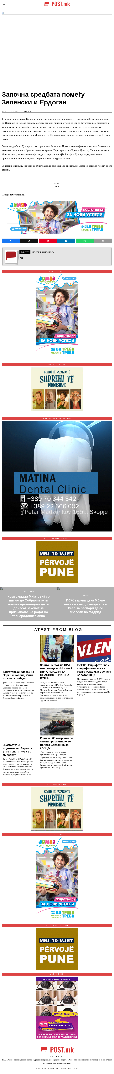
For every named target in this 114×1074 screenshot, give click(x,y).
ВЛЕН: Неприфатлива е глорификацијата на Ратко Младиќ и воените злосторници (94, 670)
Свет (17, 111)
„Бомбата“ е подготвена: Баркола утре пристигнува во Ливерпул (17, 749)
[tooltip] (11, 241)
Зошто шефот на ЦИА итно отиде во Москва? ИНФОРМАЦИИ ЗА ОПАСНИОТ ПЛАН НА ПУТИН (56, 672)
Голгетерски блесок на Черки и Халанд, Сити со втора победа (18, 675)
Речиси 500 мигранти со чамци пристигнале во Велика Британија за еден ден (56, 743)
